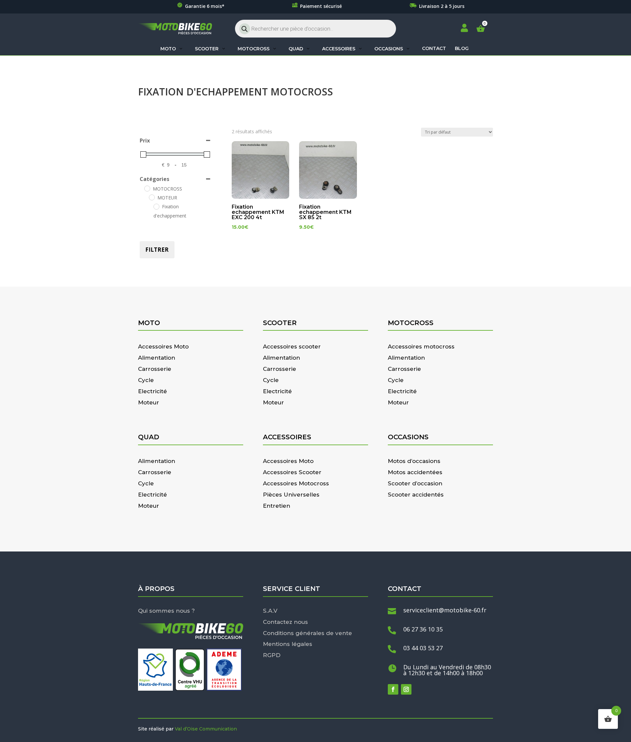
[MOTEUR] (151, 197)
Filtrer (157, 249)
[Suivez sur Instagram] (406, 689)
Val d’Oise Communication (206, 729)
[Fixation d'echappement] (156, 206)
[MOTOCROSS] (147, 188)
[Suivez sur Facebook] (393, 689)
